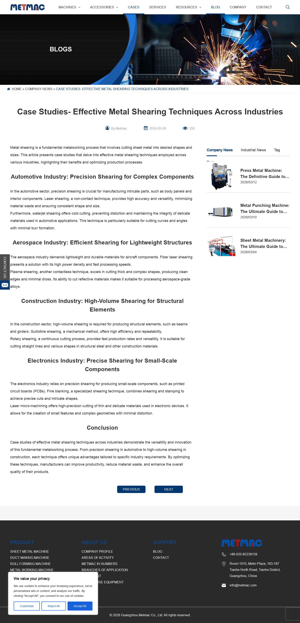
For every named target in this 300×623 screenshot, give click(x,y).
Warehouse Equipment (103, 582)
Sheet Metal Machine (29, 551)
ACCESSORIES (102, 7)
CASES (133, 7)
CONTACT (264, 7)
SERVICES (157, 7)
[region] (53, 593)
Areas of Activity (98, 557)
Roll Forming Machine (30, 564)
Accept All (80, 606)
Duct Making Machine (29, 557)
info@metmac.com (243, 585)
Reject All (54, 606)
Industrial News (253, 150)
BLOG (215, 7)
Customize (27, 606)
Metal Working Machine (32, 570)
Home (17, 89)
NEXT (168, 489)
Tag (277, 150)
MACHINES (67, 7)
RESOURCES (186, 7)
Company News (38, 89)
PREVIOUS (131, 489)
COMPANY (238, 7)
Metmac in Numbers (100, 564)
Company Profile (97, 551)
